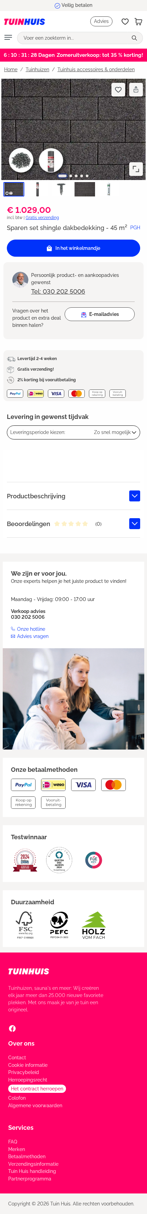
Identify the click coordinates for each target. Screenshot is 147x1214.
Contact (17, 1057)
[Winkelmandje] (138, 21)
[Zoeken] (135, 38)
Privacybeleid (23, 1072)
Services (21, 1127)
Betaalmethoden (26, 1156)
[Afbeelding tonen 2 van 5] (70, 176)
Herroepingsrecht (27, 1080)
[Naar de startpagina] (24, 21)
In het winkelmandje (77, 248)
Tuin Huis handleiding (32, 1171)
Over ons (21, 1043)
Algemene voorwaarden (35, 1105)
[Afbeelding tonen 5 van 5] (87, 176)
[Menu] (8, 38)
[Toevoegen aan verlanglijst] (118, 90)
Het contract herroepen (37, 1088)
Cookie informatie (28, 1065)
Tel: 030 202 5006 (58, 291)
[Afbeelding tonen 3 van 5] (76, 176)
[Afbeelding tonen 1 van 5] (62, 176)
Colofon (17, 1098)
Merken (16, 1149)
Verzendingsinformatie (33, 1164)
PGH (135, 227)
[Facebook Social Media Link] (12, 1028)
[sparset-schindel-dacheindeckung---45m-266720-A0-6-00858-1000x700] (73, 129)
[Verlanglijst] (125, 21)
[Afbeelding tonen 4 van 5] (81, 176)
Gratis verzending (42, 217)
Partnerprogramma (29, 1178)
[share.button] (136, 90)
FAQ (12, 1142)
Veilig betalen (77, 5)
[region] (73, 139)
